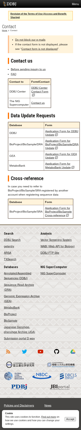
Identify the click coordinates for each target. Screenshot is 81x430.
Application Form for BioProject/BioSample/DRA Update (61, 144)
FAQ (13, 74)
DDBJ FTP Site (49, 253)
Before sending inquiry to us (28, 69)
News (47, 405)
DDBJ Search (12, 240)
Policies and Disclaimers (19, 405)
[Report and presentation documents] (73, 354)
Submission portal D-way (19, 338)
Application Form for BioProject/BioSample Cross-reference (58, 211)
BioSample (10, 320)
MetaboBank (12, 307)
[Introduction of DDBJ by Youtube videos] (40, 354)
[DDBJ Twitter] (24, 354)
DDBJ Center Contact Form (39, 89)
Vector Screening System (56, 240)
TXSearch (10, 259)
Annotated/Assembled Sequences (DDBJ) (17, 275)
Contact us (38, 102)
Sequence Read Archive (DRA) (19, 287)
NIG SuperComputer (53, 273)
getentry (9, 246)
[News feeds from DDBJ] (8, 354)
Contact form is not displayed (39, 48)
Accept (70, 419)
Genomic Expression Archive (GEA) (22, 298)
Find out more (48, 417)
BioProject (10, 314)
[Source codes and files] (57, 354)
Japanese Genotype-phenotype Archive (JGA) (19, 329)
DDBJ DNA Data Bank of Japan (9, 4)
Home (4, 30)
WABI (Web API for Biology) (57, 246)
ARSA (7, 253)
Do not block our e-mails (30, 39)
